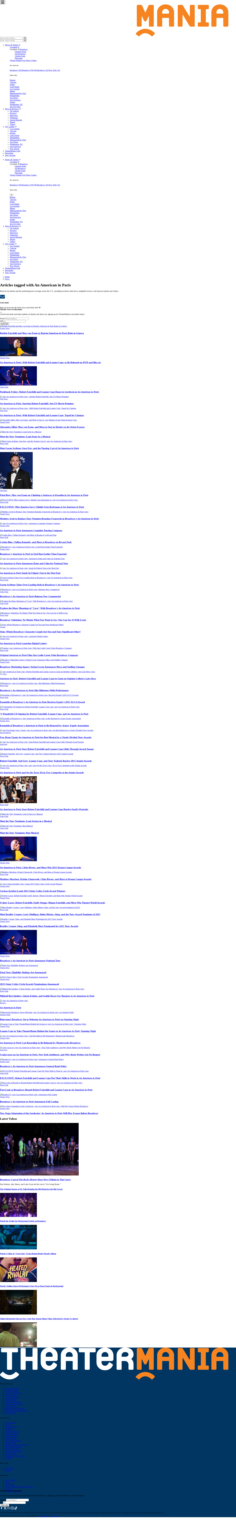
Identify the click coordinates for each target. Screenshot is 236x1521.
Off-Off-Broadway (37, 70)
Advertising (9, 1484)
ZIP (1, 321)
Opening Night (5, 1015)
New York (9, 1468)
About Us (9, 1489)
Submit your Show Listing (26, 60)
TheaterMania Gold (12, 151)
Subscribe (4, 324)
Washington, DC (16, 104)
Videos (12, 124)
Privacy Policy (44, 1516)
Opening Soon (20, 52)
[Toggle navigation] (2, 2)
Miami (12, 91)
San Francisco (15, 100)
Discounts (18, 58)
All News (8, 1458)
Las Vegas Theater (12, 1397)
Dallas (12, 85)
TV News (3, 674)
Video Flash (4, 387)
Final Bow (3, 491)
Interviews (14, 116)
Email (3, 318)
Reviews (13, 113)
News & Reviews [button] (12, 109)
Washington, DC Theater (14, 1408)
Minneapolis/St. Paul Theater (16, 1411)
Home (7, 277)
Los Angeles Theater (13, 1393)
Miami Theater (10, 1400)
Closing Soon (20, 56)
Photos (12, 122)
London (8, 1470)
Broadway (24, 49)
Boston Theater (11, 1395)
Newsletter (9, 153)
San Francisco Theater (13, 1404)
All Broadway (20, 54)
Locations (14, 47)
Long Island (14, 87)
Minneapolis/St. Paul (18, 93)
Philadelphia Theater (13, 1402)
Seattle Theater (10, 1406)
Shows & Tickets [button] (12, 45)
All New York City (52, 70)
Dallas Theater (10, 1438)
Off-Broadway (24, 70)
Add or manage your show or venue (19, 1487)
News (7, 279)
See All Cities (15, 107)
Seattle (12, 102)
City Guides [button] (10, 127)
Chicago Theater (11, 1391)
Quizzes (2, 627)
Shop (7, 1482)
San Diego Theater (12, 1449)
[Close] (1, 312)
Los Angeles (15, 89)
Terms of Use (55, 1516)
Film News (4, 399)
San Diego (14, 98)
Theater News (5, 328)
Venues (13, 60)
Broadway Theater (12, 1389)
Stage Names (10, 1480)
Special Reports (16, 120)
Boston (12, 80)
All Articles (14, 111)
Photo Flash (4, 444)
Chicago (13, 82)
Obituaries (14, 118)
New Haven (14, 149)
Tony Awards (10, 155)
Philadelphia (14, 96)
